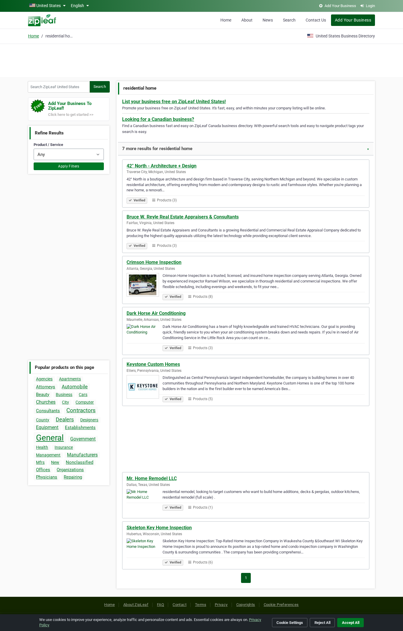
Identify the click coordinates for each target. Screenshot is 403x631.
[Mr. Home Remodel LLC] (145, 502)
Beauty (42, 394)
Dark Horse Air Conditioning (156, 313)
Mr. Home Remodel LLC (152, 478)
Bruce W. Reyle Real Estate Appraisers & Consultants (183, 217)
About (247, 20)
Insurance (64, 447)
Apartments (70, 379)
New (55, 462)
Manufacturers (82, 455)
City (65, 402)
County (42, 420)
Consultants (48, 410)
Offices (43, 469)
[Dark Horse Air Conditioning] (145, 336)
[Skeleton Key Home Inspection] (145, 551)
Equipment (47, 427)
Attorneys (45, 387)
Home (225, 20)
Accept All (350, 622)
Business (64, 394)
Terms (200, 604)
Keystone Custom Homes (153, 364)
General (50, 438)
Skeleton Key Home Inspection (159, 527)
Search (289, 20)
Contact (179, 604)
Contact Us (316, 20)
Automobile (75, 387)
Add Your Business (353, 20)
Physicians (46, 477)
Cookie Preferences (281, 604)
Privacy (221, 604)
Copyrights (245, 604)
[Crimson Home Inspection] (145, 285)
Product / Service (48, 144)
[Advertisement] (201, 59)
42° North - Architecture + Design (161, 166)
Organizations (70, 469)
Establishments (80, 427)
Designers (89, 420)
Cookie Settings (289, 622)
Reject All (322, 622)
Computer (85, 402)
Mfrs (40, 462)
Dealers (65, 419)
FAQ (160, 604)
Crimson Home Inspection (154, 262)
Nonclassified (79, 462)
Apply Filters (68, 166)
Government (83, 439)
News (268, 20)
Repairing (73, 477)
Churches (45, 402)
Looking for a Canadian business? (158, 119)
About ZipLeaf (135, 604)
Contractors (81, 410)
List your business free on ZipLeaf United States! (174, 101)
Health (42, 447)
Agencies (44, 379)
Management (48, 455)
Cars (83, 394)
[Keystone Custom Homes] (145, 387)
